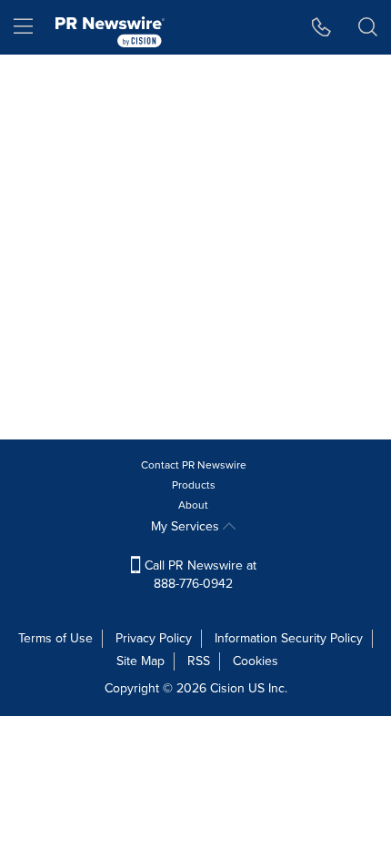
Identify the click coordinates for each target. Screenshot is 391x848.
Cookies (255, 661)
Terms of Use (55, 638)
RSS (198, 661)
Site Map (140, 661)
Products (194, 485)
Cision (227, 688)
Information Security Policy (289, 638)
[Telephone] (321, 27)
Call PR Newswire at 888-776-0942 (198, 574)
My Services (187, 526)
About (193, 505)
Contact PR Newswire (193, 465)
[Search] (368, 27)
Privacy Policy (153, 638)
